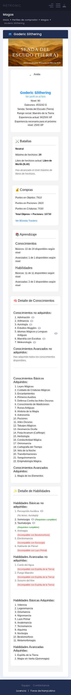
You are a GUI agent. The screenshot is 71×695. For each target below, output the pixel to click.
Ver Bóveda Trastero (26, 220)
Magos (45, 19)
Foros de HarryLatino (43, 690)
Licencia (21, 690)
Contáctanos (41, 685)
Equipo (26, 685)
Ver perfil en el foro (35, 96)
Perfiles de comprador (25, 19)
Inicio (6, 19)
